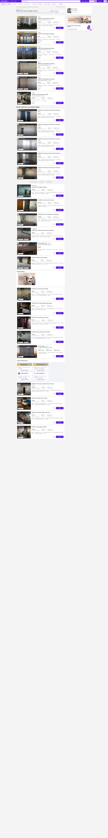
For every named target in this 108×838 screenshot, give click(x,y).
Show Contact (25, 370)
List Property (92, 1)
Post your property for (71, 29)
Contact (59, 27)
